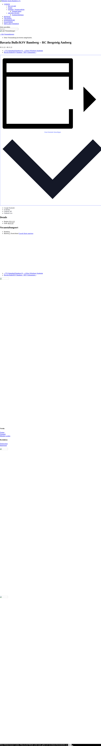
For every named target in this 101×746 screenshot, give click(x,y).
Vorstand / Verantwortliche (16, 9)
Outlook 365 (8, 211)
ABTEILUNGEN (13, 13)
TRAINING (8, 18)
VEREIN (7, 4)
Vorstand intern (16, 11)
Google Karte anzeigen (26, 233)
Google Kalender (9, 208)
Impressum (3, 445)
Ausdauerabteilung (18, 15)
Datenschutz (4, 444)
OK (70, 745)
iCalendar (7, 210)
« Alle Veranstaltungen (7, 34)
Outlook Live (8, 213)
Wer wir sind (12, 6)
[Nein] (72, 745)
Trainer (10, 8)
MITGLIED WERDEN (11, 24)
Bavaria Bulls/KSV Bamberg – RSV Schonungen (20, 52)
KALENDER (8, 22)
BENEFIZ (7, 16)
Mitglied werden (5, 436)
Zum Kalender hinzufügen (52, 132)
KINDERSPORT (9, 20)
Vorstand (3, 434)
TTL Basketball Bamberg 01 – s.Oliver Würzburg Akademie (23, 50)
